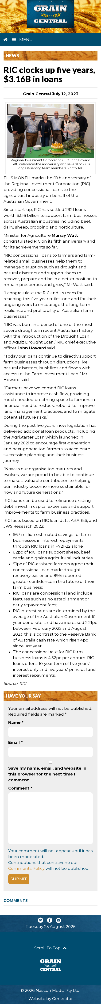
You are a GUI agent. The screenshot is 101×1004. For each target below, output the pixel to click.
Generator (62, 998)
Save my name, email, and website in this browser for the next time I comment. (47, 774)
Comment (20, 788)
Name (15, 722)
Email (15, 742)
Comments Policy (26, 868)
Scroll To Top (48, 948)
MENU (25, 39)
